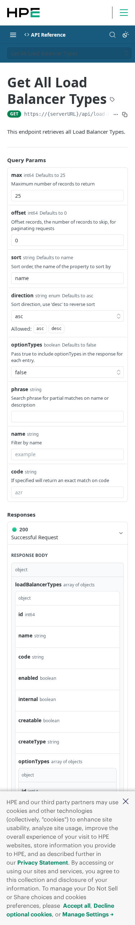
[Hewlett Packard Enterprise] (23, 12)
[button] (126, 801)
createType (32, 741)
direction (22, 295)
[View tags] (112, 100)
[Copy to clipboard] (125, 114)
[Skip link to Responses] (2, 514)
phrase (19, 389)
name (18, 433)
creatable (29, 720)
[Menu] (124, 12)
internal (28, 699)
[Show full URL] (116, 114)
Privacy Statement (42, 862)
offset (18, 212)
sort (16, 257)
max (16, 174)
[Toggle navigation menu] (13, 34)
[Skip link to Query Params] (2, 160)
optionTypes (26, 344)
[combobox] (67, 195)
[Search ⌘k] (112, 34)
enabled (28, 677)
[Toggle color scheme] (125, 34)
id (20, 614)
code (17, 471)
